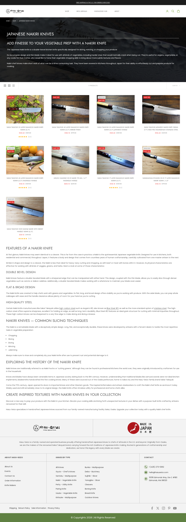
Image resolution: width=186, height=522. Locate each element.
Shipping (13, 508)
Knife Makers (10, 485)
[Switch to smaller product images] (9, 85)
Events (8, 471)
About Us (9, 466)
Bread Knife (90, 493)
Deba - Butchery (92, 471)
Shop (14, 21)
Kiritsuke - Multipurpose (66, 497)
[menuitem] (68, 11)
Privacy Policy (54, 508)
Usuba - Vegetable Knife (66, 493)
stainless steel (160, 308)
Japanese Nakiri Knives (27, 21)
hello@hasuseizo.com (158, 472)
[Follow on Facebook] (152, 508)
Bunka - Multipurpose (94, 467)
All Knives (60, 467)
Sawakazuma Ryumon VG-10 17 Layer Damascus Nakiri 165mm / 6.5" (161, 179)
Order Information (13, 480)
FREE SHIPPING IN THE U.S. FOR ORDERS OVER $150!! (93, 3)
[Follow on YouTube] (175, 508)
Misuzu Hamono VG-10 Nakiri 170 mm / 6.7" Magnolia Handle (70, 179)
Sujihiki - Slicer (91, 476)
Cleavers (89, 484)
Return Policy (24, 508)
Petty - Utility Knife (64, 484)
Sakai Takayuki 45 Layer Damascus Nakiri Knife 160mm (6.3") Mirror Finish (70, 128)
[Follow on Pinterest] (169, 508)
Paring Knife (61, 489)
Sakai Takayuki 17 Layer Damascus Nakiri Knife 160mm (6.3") (116, 179)
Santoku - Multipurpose (66, 476)
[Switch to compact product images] (13, 85)
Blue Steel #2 (112, 308)
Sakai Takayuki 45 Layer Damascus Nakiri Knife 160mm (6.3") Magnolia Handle (25, 179)
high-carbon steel (67, 308)
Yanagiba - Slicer (92, 480)
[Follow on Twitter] (158, 508)
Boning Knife (90, 489)
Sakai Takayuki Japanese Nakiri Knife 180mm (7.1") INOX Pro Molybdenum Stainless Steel (161, 128)
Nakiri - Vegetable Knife (66, 480)
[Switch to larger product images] (5, 85)
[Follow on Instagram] (163, 508)
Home (8, 21)
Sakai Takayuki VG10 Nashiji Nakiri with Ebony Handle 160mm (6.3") (25, 230)
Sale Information (39, 508)
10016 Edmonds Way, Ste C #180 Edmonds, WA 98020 (163, 479)
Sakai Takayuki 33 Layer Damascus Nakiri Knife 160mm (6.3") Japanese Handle (115, 128)
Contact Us (10, 476)
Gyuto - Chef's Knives (65, 471)
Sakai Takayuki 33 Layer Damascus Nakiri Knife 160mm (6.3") (25, 128)
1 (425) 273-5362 (156, 467)
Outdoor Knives (91, 497)
